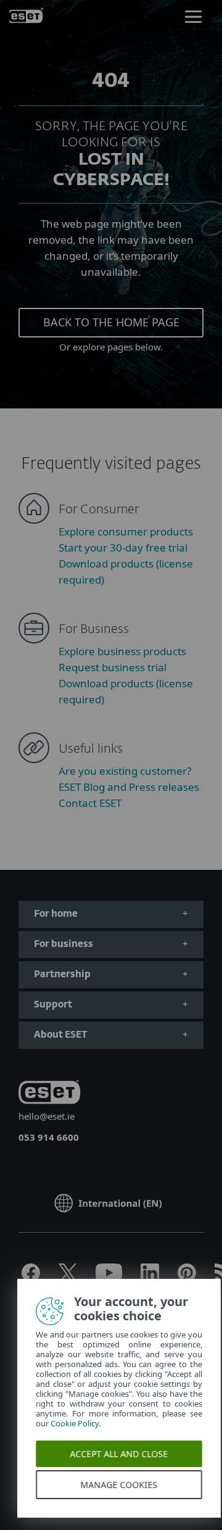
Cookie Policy (76, 1423)
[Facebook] (30, 1278)
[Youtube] (108, 1278)
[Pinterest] (187, 1278)
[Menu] (193, 15)
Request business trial (112, 667)
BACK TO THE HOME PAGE (111, 322)
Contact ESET (90, 803)
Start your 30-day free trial (123, 547)
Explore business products (122, 651)
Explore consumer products (126, 531)
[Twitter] (68, 1278)
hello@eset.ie (46, 1116)
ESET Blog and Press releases (129, 787)
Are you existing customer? (125, 771)
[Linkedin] (150, 1278)
